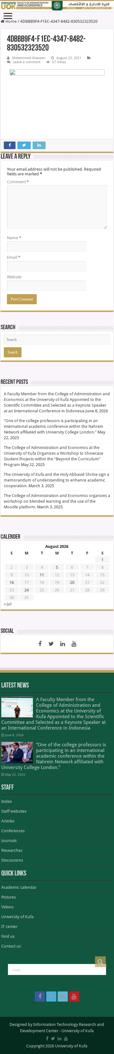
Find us (8, 936)
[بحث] (100, 961)
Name (14, 237)
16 (12, 582)
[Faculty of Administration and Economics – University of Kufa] (57, 6)
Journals (9, 840)
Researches (11, 850)
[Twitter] (51, 644)
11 (42, 574)
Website (14, 277)
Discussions (12, 860)
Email (13, 257)
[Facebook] (40, 644)
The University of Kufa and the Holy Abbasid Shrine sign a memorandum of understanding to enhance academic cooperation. (56, 480)
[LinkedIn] (63, 644)
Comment (18, 181)
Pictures (8, 897)
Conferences (13, 830)
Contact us (11, 946)
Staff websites (14, 811)
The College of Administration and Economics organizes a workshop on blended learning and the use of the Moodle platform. (57, 501)
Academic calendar (18, 887)
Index (6, 801)
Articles (8, 821)
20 (72, 582)
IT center (9, 926)
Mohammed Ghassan (28, 58)
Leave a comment (27, 62)
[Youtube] (74, 644)
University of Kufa (17, 916)
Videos (7, 907)
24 (26, 590)
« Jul (7, 604)
